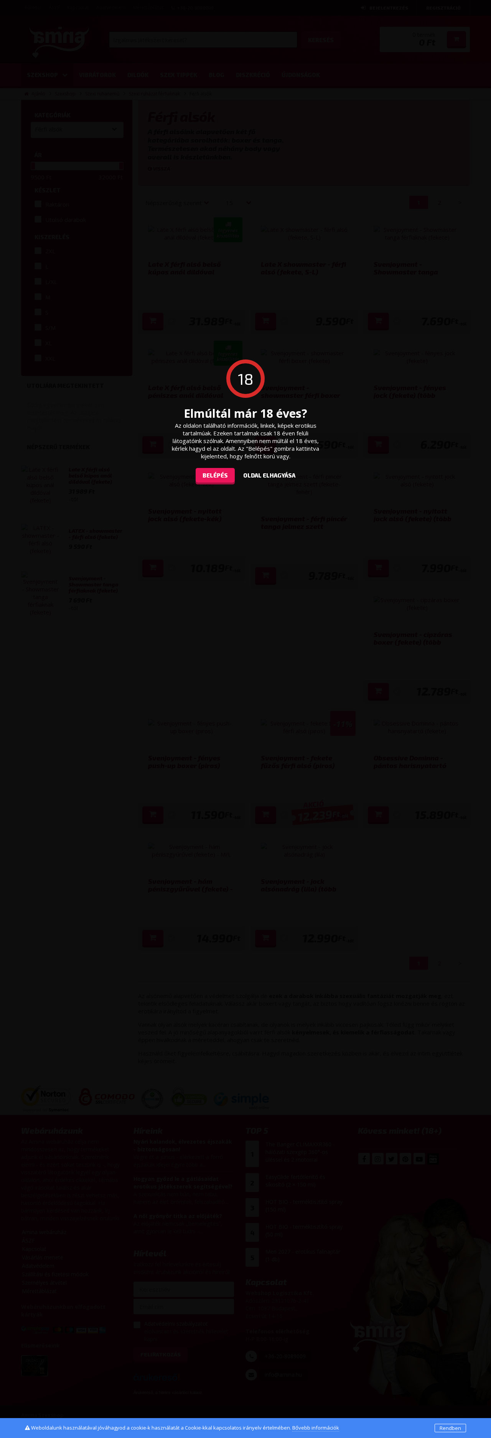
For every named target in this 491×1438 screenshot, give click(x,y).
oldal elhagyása (269, 475)
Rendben (450, 1428)
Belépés (215, 475)
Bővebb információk (315, 1427)
